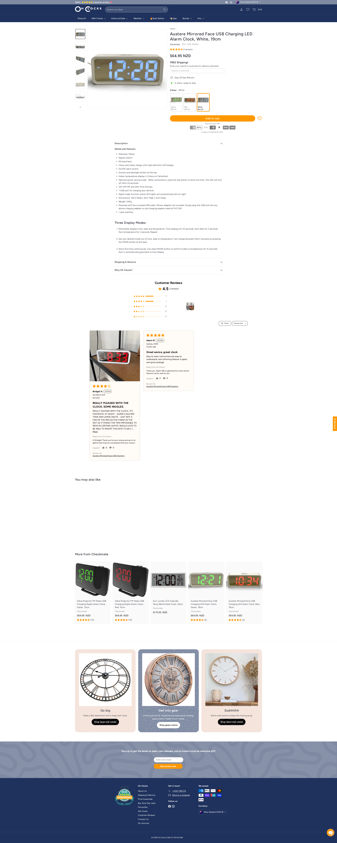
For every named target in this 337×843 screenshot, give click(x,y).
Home (172, 29)
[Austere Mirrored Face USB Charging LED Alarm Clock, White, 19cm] (89, 515)
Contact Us (143, 819)
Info (199, 18)
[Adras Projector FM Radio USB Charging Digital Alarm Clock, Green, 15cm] (92, 592)
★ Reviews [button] (335, 423)
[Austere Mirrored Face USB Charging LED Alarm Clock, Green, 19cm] (206, 592)
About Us (142, 791)
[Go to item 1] (190, 306)
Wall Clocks (97, 18)
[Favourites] (247, 9)
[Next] (80, 106)
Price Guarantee (145, 799)
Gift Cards (142, 811)
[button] (176, 49)
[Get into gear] (168, 679)
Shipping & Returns (146, 795)
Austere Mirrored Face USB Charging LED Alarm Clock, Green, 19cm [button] (162, 386)
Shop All (82, 18)
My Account (143, 823)
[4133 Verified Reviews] (124, 806)
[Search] (165, 9)
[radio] (176, 102)
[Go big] (105, 679)
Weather (137, 18)
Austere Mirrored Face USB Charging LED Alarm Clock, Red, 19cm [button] (108, 456)
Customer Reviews (146, 815)
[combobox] (136, 9)
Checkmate (99, 554)
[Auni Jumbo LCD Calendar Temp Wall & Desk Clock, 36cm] (168, 589)
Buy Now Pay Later (147, 803)
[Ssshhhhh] (231, 679)
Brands (186, 18)
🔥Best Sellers (157, 18)
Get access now (168, 766)
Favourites (142, 807)
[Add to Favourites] (259, 118)
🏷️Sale (173, 18)
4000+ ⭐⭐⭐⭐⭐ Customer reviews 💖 (93, 2)
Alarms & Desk (118, 18)
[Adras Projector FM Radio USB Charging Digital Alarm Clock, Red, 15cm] (130, 592)
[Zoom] (127, 68)
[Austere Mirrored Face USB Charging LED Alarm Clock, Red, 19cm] (244, 592)
